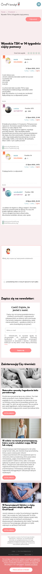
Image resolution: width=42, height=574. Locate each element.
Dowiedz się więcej (31, 565)
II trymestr (11, 12)
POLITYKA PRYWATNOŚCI (24, 551)
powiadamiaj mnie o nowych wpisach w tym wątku (22, 282)
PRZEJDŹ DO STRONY (21, 570)
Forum (3, 12)
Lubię (32, 71)
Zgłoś (38, 71)
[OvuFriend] (10, 5)
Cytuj (26, 71)
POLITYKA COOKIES (13, 554)
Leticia (16, 108)
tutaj (5, 344)
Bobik (16, 59)
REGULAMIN (28, 554)
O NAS (13, 551)
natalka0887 (18, 192)
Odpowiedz (33, 19)
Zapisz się (20, 350)
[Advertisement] (21, 32)
